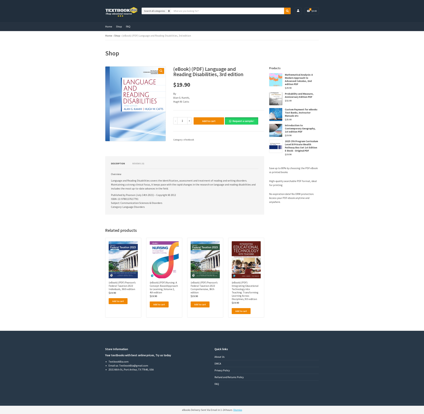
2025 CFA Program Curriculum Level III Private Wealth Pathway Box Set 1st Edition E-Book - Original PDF (301, 146)
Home (108, 26)
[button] (161, 71)
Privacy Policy (222, 370)
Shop (119, 26)
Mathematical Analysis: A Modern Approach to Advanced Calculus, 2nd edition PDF (299, 79)
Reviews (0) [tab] (138, 163)
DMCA (217, 363)
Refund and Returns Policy (229, 377)
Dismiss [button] (237, 410)
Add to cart (208, 121)
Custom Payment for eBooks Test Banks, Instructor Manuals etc (301, 112)
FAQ (128, 26)
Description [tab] (118, 163)
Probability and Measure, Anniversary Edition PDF (299, 95)
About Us (219, 356)
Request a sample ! (243, 121)
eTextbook (189, 139)
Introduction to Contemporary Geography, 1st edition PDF (300, 128)
